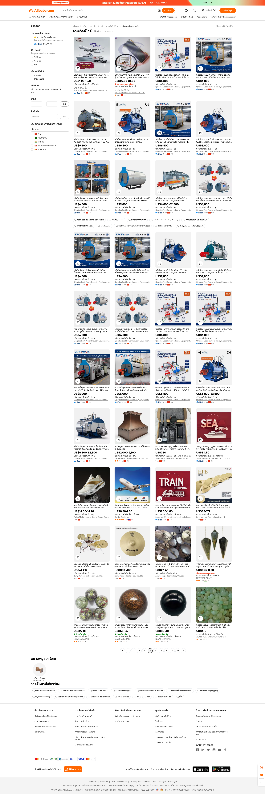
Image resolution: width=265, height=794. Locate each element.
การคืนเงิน (159, 732)
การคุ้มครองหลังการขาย (85, 732)
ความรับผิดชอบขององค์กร (46, 726)
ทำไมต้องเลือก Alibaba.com (46, 716)
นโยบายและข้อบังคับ (84, 745)
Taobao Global (144, 781)
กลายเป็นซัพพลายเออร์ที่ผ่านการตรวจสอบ (212, 733)
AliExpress (93, 781)
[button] (159, 10)
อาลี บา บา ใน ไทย (164, 697)
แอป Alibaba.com (182, 769)
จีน (138, 697)
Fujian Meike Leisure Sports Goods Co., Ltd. (92, 517)
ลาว (148, 697)
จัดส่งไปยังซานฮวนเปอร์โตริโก (73, 691)
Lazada (133, 781)
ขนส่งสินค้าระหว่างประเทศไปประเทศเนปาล (134, 226)
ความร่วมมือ (201, 739)
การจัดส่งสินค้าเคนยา (85, 226)
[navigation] (50, 338)
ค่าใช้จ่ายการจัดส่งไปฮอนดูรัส (196, 220)
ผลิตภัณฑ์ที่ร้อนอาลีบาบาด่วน (181, 691)
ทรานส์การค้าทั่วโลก (138, 220)
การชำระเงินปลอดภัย (84, 716)
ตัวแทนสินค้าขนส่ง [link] (130, 26)
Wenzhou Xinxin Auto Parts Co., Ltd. (130, 92)
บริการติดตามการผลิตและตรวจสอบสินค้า (90, 738)
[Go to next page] (183, 650)
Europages (172, 781)
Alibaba (76, 26)
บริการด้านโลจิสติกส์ (109, 26)
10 (178, 651)
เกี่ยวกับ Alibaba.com (44, 710)
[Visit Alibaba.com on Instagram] (214, 750)
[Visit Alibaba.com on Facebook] (197, 750)
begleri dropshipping (123, 691)
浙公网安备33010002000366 (177, 790)
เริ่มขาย (199, 721)
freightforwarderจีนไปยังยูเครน (191, 226)
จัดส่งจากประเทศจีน (165, 226)
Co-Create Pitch (42, 721)
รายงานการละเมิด (163, 742)
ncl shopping (105, 226)
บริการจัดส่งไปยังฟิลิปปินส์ (100, 697)
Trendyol (162, 781)
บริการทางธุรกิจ (89, 26)
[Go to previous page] (122, 650)
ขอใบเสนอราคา (122, 721)
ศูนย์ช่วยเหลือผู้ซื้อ (163, 716)
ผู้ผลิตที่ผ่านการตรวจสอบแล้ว (127, 716)
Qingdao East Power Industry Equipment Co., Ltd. (173, 87)
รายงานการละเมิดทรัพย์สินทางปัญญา (171, 737)
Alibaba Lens (44, 769)
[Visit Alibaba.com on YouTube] (219, 750)
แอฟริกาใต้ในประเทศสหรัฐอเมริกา (70, 697)
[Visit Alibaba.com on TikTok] (225, 750)
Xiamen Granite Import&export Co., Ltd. (131, 458)
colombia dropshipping (209, 691)
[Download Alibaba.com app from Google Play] (221, 769)
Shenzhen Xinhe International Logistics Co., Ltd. (92, 90)
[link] (261, 767)
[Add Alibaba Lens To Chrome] (73, 769)
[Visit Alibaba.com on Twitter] (208, 750)
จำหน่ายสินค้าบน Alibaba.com (208, 716)
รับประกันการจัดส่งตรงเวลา (86, 726)
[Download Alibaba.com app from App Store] (201, 769)
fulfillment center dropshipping (166, 220)
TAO (154, 781)
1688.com (104, 781)
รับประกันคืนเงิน (82, 721)
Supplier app (142, 769)
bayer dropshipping (42, 697)
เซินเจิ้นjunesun (117, 220)
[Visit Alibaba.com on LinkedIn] (203, 750)
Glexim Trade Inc (122, 517)
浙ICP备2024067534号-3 (203, 790)
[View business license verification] (157, 789)
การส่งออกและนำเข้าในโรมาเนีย (151, 691)
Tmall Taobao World (119, 781)
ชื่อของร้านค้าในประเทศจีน (45, 691)
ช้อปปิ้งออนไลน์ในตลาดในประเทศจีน (90, 220)
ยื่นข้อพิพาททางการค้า (164, 726)
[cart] (195, 11)
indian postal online (100, 691)
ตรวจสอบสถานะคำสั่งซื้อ (206, 726)
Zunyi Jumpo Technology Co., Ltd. (210, 517)
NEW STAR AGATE (204, 578)
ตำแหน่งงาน (40, 732)
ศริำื (180, 697)
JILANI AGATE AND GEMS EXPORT (211, 637)
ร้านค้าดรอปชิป (123, 697)
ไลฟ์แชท (159, 721)
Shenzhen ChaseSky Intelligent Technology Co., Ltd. (173, 458)
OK (64, 104)
